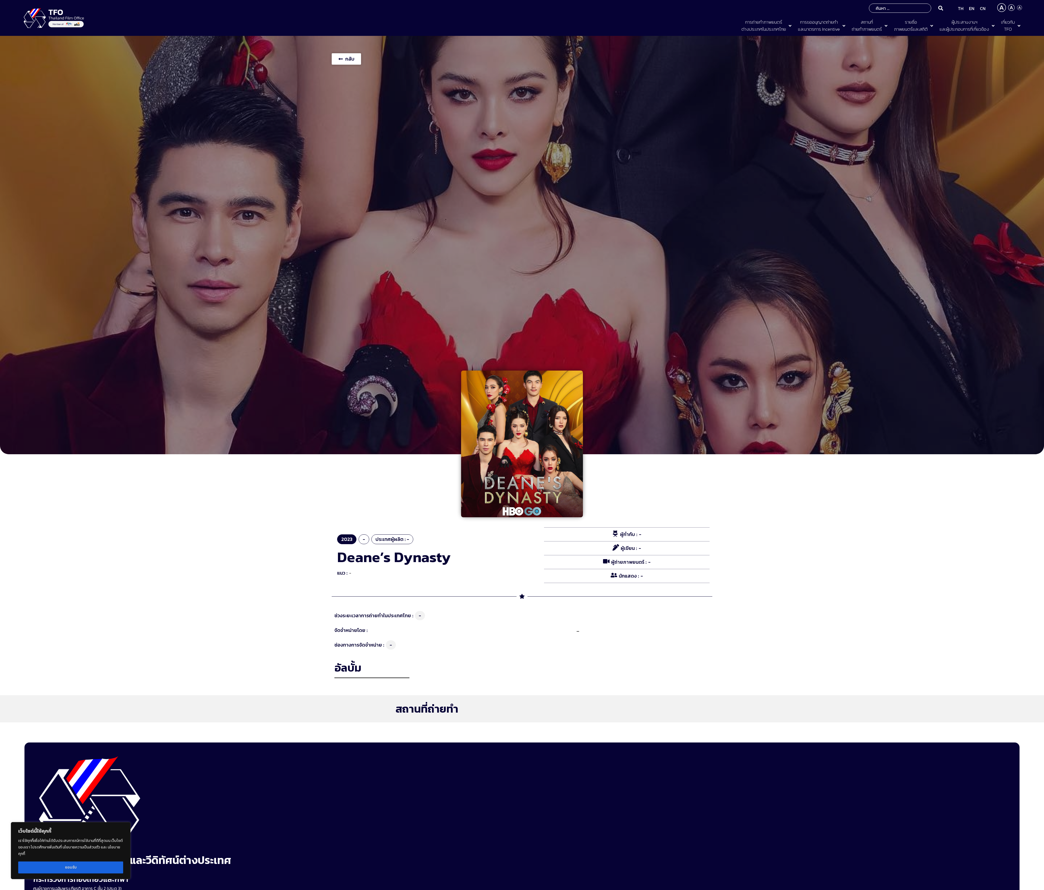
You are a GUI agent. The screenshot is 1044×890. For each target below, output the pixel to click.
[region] (70, 850)
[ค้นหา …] (900, 8)
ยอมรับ (71, 867)
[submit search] (940, 8)
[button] (767, 26)
